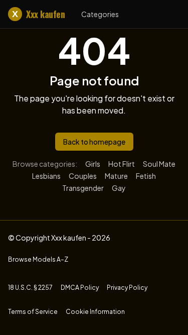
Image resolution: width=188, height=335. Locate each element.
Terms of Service (33, 311)
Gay (119, 187)
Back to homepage (94, 141)
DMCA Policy (80, 287)
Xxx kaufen (38, 14)
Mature (116, 175)
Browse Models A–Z (38, 259)
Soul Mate (159, 163)
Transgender (83, 187)
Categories (100, 14)
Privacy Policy (127, 287)
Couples (83, 175)
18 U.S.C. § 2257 (30, 287)
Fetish (146, 175)
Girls (92, 163)
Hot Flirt (121, 163)
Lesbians (46, 175)
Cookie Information (95, 311)
